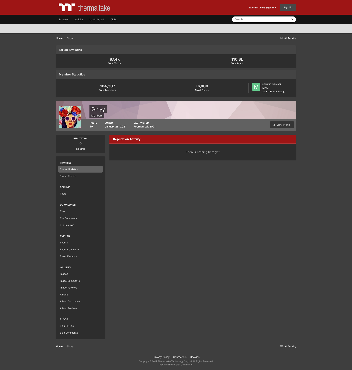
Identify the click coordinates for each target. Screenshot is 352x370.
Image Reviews (68, 287)
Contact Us (179, 356)
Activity (78, 19)
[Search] (292, 19)
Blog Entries (67, 325)
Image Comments (70, 280)
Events (64, 242)
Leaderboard (96, 19)
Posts (63, 193)
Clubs (114, 19)
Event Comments (70, 249)
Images (64, 273)
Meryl (265, 87)
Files (62, 211)
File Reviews (67, 224)
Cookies (194, 356)
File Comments (68, 218)
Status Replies (68, 176)
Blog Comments (69, 332)
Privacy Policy (161, 356)
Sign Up (287, 7)
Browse (63, 19)
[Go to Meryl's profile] (256, 87)
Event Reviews (68, 256)
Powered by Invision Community (176, 364)
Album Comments (70, 301)
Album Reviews (68, 308)
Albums (64, 294)
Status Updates (275, 19)
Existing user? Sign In (262, 7)
